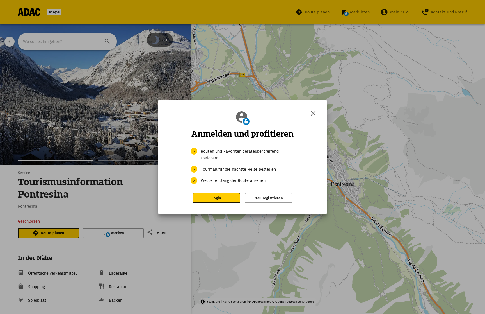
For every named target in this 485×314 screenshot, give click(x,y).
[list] (242, 166)
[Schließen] (313, 113)
